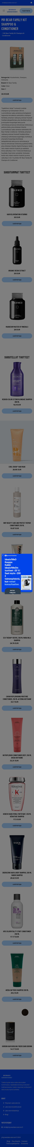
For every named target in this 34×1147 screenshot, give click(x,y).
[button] (13, 592)
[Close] (3, 555)
